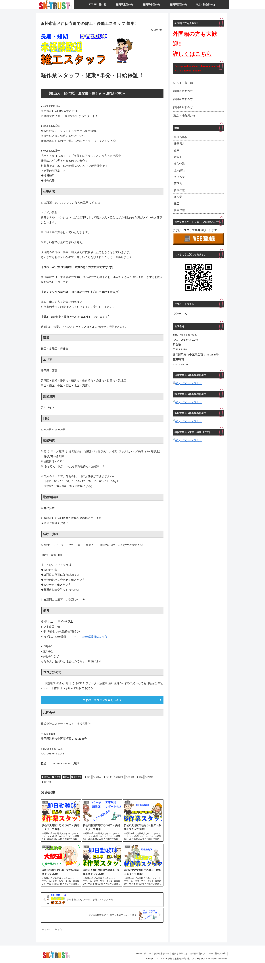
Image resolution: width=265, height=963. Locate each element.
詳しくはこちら (192, 54)
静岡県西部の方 (183, 107)
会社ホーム (180, 313)
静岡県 (150, 777)
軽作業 (57, 777)
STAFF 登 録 (183, 82)
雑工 (67, 777)
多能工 (47, 777)
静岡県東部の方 (183, 91)
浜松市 (108, 777)
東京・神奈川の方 (184, 115)
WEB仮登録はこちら (94, 636)
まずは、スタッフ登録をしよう (102, 700)
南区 (89, 777)
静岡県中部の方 (183, 99)
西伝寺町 (120, 777)
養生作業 (77, 777)
